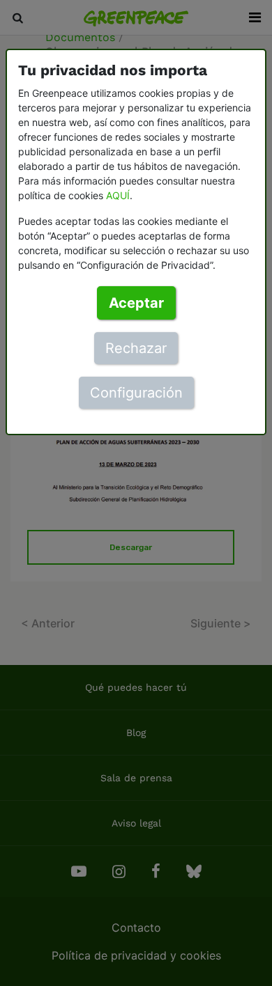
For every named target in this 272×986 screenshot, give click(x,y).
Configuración (136, 392)
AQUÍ (118, 195)
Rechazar (136, 348)
